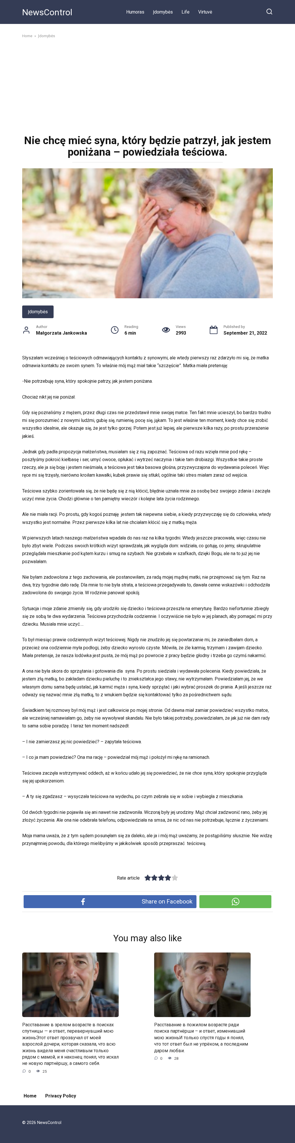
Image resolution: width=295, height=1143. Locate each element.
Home (30, 1096)
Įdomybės (163, 12)
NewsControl (47, 12)
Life (185, 12)
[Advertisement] (147, 86)
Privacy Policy (60, 1096)
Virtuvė (205, 12)
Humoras (135, 12)
